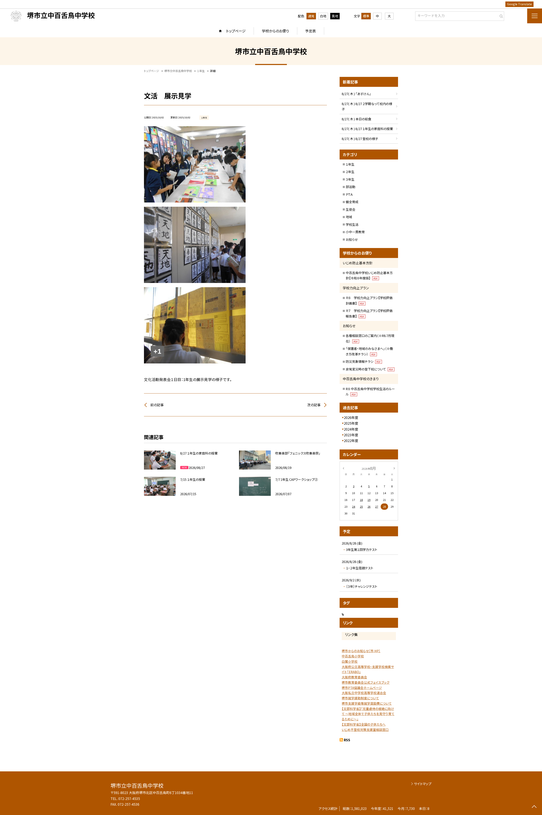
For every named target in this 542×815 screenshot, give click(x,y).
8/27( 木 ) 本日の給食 (356, 119)
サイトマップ (422, 783)
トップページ (236, 30)
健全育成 (352, 202)
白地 (323, 16)
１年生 (350, 164)
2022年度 (351, 440)
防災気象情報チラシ (363, 361)
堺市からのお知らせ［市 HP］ (361, 651)
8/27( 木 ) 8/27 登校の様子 (360, 138)
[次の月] (394, 468)
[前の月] (343, 468)
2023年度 (351, 434)
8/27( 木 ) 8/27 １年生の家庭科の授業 (367, 128)
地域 (349, 217)
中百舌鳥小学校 (353, 656)
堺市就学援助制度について (360, 698)
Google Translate (519, 4)
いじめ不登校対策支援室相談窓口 (365, 729)
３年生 (350, 179)
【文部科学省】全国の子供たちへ (364, 724)
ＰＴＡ (349, 194)
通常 (311, 16)
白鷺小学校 (350, 661)
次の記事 (314, 404)
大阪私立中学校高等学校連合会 (364, 692)
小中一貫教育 (355, 232)
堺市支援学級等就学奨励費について (367, 703)
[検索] (500, 15)
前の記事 (157, 404)
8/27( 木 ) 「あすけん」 (356, 93)
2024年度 (351, 429)
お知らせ (352, 239)
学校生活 (352, 224)
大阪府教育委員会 (354, 677)
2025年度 (351, 423)
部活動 (350, 186)
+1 (157, 351)
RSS (347, 739)
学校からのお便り (275, 30)
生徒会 (350, 209)
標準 (366, 16)
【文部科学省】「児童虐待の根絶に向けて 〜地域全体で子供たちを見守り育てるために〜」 (368, 713)
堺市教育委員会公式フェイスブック (366, 682)
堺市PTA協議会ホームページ (362, 687)
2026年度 (351, 417)
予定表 (310, 30)
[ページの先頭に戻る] (534, 807)
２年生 (350, 171)
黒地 (335, 16)
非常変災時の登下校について (369, 369)
